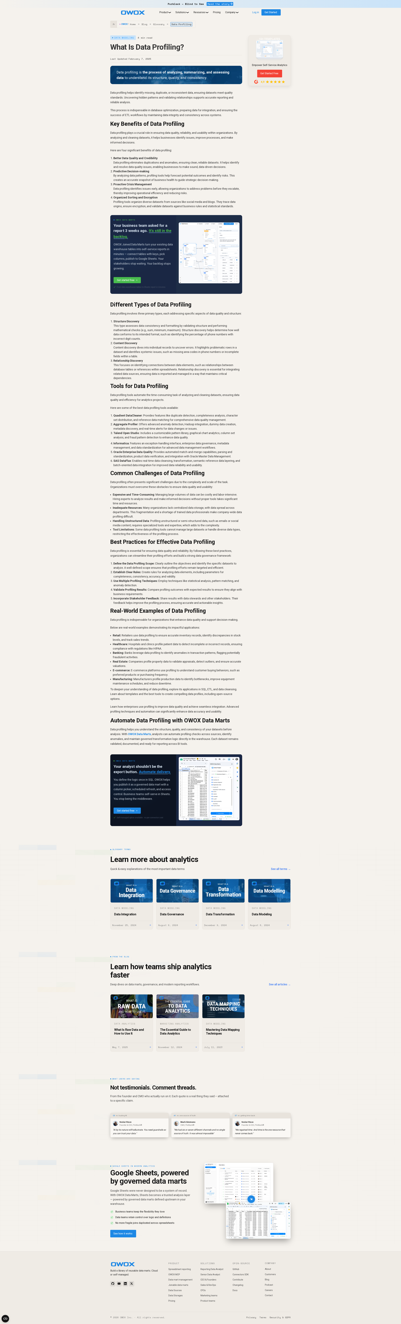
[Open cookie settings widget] (5, 1318)
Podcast (269, 1285)
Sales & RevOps (208, 1285)
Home (133, 24)
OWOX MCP (174, 1274)
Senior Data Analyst (210, 1274)
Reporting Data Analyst (211, 1269)
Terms (262, 1317)
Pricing (217, 12)
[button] (165, 12)
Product (163, 12)
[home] (132, 12)
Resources (199, 12)
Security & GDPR (280, 1317)
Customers (270, 1274)
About (268, 1269)
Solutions (180, 12)
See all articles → (280, 984)
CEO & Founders (208, 1279)
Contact (269, 1295)
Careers (269, 1290)
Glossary (158, 24)
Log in (255, 12)
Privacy (251, 1317)
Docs (235, 1290)
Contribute (238, 1279)
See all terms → (281, 869)
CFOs (203, 1290)
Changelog (238, 1285)
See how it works (122, 1233)
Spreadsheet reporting (179, 1269)
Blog (144, 24)
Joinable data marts (178, 1285)
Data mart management (180, 1279)
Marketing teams (208, 1295)
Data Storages (175, 1295)
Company (230, 12)
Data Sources (175, 1290)
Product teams (207, 1301)
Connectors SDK (241, 1274)
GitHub (236, 1269)
